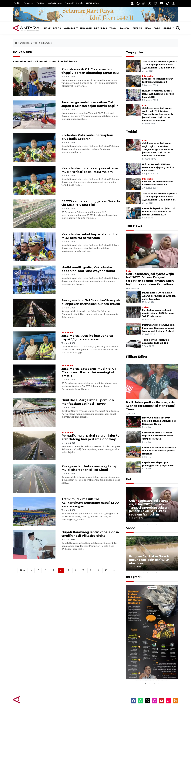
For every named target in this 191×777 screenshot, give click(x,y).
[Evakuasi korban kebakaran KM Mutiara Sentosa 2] (133, 80)
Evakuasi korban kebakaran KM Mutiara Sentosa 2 (149, 671)
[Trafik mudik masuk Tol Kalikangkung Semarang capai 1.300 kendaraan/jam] (34, 511)
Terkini (17, 3)
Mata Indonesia (106, 726)
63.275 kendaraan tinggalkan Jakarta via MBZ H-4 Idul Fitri (90, 203)
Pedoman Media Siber (152, 742)
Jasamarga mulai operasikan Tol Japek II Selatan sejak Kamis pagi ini (90, 104)
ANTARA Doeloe (107, 732)
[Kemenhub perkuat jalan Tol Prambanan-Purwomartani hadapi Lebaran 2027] (133, 212)
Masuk (144, 716)
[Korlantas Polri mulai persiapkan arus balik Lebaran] (34, 147)
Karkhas (102, 711)
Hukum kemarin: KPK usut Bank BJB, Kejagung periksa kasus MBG (158, 93)
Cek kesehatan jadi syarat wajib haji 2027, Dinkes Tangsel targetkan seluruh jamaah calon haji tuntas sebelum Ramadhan (157, 114)
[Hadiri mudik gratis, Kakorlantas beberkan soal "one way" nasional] (34, 279)
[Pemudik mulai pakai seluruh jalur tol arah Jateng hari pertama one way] (34, 445)
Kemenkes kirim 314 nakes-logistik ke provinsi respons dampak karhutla (157, 435)
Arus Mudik (67, 332)
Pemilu (79, 3)
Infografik (147, 76)
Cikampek (46, 43)
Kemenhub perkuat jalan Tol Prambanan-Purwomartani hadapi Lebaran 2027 (158, 211)
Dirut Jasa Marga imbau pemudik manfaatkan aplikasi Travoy (87, 401)
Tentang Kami (148, 737)
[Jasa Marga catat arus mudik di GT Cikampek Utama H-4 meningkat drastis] (34, 378)
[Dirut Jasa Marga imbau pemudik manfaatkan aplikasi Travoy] (34, 412)
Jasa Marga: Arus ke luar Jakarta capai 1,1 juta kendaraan (87, 337)
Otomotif (69, 3)
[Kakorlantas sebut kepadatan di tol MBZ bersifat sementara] (34, 246)
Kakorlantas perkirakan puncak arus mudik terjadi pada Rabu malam (89, 170)
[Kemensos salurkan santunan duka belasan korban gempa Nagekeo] (133, 451)
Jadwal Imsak (62, 747)
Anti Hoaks (104, 716)
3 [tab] (152, 524)
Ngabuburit (71, 28)
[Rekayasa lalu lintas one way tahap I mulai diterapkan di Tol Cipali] (34, 478)
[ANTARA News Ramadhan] (29, 699)
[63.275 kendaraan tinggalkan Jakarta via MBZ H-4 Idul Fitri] (34, 213)
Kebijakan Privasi (149, 726)
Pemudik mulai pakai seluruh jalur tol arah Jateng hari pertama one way (90, 437)
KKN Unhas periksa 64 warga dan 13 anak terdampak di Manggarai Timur (151, 406)
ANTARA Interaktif (108, 721)
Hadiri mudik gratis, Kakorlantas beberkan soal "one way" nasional (88, 269)
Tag (35, 43)
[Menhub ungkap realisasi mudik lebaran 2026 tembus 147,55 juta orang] (133, 312)
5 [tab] (161, 524)
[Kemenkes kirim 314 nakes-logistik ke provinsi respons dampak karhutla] (133, 437)
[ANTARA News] (26, 28)
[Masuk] (132, 3)
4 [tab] (156, 524)
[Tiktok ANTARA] (167, 3)
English (137, 28)
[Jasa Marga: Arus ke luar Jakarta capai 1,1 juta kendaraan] (34, 345)
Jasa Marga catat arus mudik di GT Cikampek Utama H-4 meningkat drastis (89, 372)
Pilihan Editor (136, 356)
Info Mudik (100, 28)
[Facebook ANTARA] (138, 3)
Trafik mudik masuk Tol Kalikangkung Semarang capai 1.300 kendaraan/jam (90, 502)
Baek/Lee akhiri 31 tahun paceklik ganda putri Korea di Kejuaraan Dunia (159, 420)
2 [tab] (147, 524)
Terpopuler (28, 3)
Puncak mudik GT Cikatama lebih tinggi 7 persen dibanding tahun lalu (90, 71)
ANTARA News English (153, 711)
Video (145, 307)
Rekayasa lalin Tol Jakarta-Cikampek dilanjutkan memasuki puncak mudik (90, 302)
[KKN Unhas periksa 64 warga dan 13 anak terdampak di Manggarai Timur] (152, 381)
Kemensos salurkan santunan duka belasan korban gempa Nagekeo (159, 450)
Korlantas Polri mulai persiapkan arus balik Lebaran (87, 137)
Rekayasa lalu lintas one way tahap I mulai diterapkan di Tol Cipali (90, 468)
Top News (40, 3)
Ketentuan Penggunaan (154, 721)
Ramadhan (23, 43)
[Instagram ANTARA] (155, 3)
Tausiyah (125, 28)
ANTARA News (55, 3)
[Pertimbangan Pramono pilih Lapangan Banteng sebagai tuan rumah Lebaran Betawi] (133, 329)
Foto (157, 28)
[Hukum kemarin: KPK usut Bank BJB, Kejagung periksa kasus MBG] (133, 95)
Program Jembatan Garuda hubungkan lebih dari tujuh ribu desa (149, 560)
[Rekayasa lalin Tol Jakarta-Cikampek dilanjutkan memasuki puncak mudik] (34, 312)
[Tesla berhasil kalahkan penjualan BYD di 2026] (133, 344)
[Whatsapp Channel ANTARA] (144, 3)
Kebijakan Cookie (150, 732)
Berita (57, 28)
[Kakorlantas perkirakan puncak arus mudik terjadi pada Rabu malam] (34, 180)
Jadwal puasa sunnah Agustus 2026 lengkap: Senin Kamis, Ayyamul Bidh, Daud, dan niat (159, 64)
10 (106, 570)
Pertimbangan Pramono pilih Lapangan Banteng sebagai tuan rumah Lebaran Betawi (158, 328)
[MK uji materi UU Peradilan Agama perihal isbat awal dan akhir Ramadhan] (133, 297)
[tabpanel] (152, 504)
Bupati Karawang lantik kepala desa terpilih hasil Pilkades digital (90, 533)
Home (47, 28)
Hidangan (86, 28)
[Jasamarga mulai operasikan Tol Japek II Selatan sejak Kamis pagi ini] (34, 114)
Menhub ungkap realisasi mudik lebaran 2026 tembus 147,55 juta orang (158, 313)
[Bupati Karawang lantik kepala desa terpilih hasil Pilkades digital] (34, 544)
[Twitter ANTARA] (149, 3)
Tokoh (113, 28)
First (22, 570)
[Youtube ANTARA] (161, 3)
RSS (142, 747)
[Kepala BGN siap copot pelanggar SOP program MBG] (133, 466)
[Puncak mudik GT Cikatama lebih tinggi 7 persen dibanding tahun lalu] (34, 81)
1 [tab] (143, 524)
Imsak (147, 28)
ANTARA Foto (92, 3)
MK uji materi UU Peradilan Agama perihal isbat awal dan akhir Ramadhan (159, 295)
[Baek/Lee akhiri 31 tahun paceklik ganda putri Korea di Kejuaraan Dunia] (133, 422)
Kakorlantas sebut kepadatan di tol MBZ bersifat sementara (89, 236)
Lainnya (166, 28)
